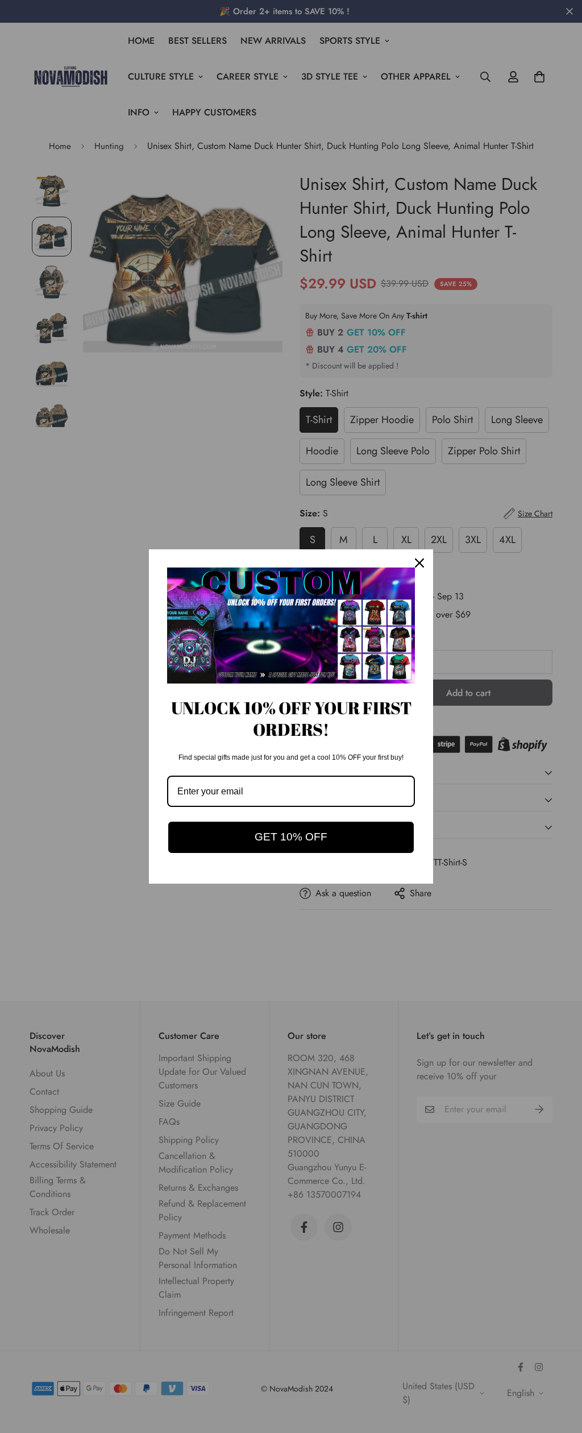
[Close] (419, 563)
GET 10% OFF (291, 837)
